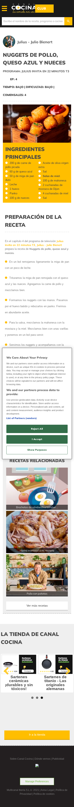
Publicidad (58, 758)
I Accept (37, 439)
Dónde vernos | (43, 758)
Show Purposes (37, 449)
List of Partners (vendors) (21, 418)
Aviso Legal (47, 790)
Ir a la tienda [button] (37, 734)
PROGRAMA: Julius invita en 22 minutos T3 (36, 71)
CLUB (41, 8)
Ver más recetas (37, 605)
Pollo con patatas (37, 593)
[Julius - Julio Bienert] (33, 46)
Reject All (37, 428)
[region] (37, 403)
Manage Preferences (37, 781)
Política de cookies (44, 794)
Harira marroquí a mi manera (37, 550)
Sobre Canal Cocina (21, 758)
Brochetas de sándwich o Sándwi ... (37, 507)
